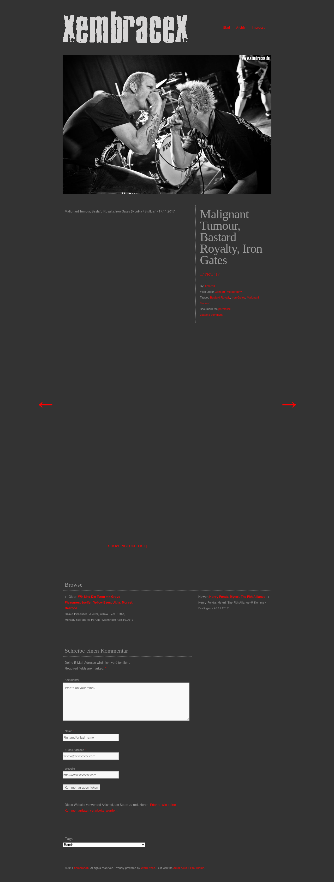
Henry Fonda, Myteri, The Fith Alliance (237, 596)
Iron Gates (238, 297)
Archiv (241, 27)
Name (68, 731)
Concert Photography (228, 291)
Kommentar (72, 680)
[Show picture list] (127, 545)
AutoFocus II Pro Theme (188, 868)
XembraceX (81, 868)
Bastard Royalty (220, 297)
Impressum (260, 27)
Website (70, 768)
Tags (69, 839)
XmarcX (210, 286)
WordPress (148, 868)
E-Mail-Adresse (74, 749)
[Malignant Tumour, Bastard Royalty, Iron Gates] (167, 124)
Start (226, 27)
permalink (224, 309)
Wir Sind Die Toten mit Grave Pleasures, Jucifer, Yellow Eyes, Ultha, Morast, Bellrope (99, 602)
